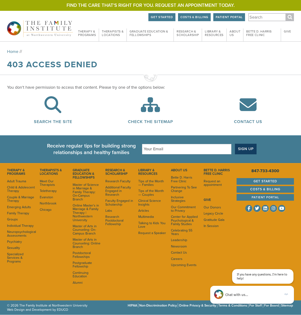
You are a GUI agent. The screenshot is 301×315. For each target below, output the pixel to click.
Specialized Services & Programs (15, 257)
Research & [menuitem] (188, 33)
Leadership (179, 240)
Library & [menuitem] (214, 33)
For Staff (255, 305)
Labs (108, 211)
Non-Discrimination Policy (158, 305)
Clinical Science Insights (149, 202)
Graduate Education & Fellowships (84, 173)
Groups (12, 219)
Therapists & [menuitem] (113, 33)
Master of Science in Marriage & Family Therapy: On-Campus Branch (86, 192)
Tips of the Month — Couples (151, 192)
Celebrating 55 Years (181, 232)
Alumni (78, 283)
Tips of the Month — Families (151, 183)
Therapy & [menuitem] (87, 33)
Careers (176, 259)
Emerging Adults (19, 207)
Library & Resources (147, 172)
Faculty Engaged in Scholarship (119, 202)
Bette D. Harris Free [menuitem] (259, 33)
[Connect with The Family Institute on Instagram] (273, 208)
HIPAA (132, 305)
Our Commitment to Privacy (183, 209)
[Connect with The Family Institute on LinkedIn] (265, 208)
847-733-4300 (265, 170)
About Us (179, 170)
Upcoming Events (184, 265)
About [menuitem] (235, 33)
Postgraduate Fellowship (82, 264)
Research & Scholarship (116, 172)
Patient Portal (229, 17)
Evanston (46, 197)
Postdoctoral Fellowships (82, 255)
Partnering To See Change (184, 189)
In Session (211, 226)
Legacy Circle (213, 213)
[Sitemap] (150, 109)
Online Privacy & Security (197, 305)
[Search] (52, 109)
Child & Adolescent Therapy (21, 189)
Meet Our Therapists (47, 183)
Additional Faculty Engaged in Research (118, 191)
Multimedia (146, 217)
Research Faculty (118, 181)
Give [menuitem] (287, 31)
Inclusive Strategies (178, 199)
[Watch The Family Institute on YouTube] (281, 208)
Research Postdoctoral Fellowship (114, 220)
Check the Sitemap (150, 121)
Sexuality (13, 248)
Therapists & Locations (51, 172)
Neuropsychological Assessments (21, 233)
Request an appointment (213, 183)
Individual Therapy (20, 226)
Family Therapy (18, 213)
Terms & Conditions (232, 305)
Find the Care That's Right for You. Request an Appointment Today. (151, 5)
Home (12, 51)
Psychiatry (14, 242)
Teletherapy (48, 191)
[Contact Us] (248, 109)
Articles (143, 211)
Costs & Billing (194, 17)
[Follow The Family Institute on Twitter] (257, 208)
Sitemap (287, 305)
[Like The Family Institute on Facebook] (248, 208)
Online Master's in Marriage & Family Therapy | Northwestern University (86, 212)
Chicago (45, 210)
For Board (271, 305)
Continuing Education (80, 274)
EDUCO (62, 310)
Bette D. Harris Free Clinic (181, 179)
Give (207, 200)
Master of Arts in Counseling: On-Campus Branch (85, 229)
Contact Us (248, 121)
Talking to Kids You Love (152, 225)
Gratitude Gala (214, 220)
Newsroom (179, 246)
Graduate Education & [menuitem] (149, 33)
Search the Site (53, 121)
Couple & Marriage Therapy (20, 199)
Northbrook (48, 203)
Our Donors (212, 207)
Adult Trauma (16, 181)
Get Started (162, 17)
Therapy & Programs (16, 172)
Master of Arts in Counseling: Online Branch (86, 243)
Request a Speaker (152, 233)
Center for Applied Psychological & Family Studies (184, 220)
